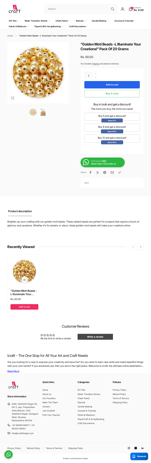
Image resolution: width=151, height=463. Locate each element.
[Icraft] (13, 388)
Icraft (71, 458)
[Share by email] (112, 172)
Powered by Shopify (81, 458)
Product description (20, 211)
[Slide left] (133, 247)
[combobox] (81, 9)
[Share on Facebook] (90, 172)
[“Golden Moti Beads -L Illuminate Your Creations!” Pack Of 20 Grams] (24, 280)
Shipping (95, 64)
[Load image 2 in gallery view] (43, 112)
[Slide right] (140, 247)
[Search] (113, 9)
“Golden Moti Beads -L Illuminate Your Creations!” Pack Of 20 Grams (23, 292)
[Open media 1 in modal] (38, 72)
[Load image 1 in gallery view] (33, 112)
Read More (13, 371)
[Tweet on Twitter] (97, 172)
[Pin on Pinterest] (104, 172)
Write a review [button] (95, 336)
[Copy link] (119, 172)
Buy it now (112, 93)
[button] (136, 9)
